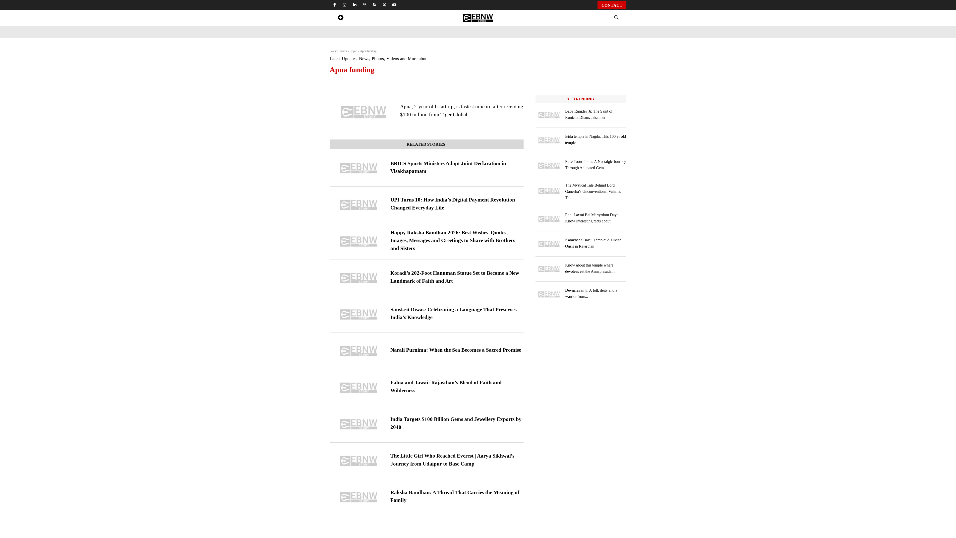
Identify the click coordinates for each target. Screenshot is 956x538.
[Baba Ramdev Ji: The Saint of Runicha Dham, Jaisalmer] (549, 115)
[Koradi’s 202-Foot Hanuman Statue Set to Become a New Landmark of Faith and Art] (359, 278)
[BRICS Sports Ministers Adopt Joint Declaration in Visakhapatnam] (359, 168)
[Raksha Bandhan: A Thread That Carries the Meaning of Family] (359, 497)
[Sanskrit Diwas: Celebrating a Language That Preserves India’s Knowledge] (359, 314)
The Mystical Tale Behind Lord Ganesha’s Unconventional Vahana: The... (593, 191)
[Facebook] (335, 5)
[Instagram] (345, 5)
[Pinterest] (364, 5)
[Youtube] (394, 5)
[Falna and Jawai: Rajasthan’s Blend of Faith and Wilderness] (359, 387)
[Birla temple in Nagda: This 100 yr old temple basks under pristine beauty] (549, 140)
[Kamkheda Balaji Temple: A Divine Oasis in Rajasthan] (549, 244)
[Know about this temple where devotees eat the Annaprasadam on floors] (549, 269)
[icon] (341, 18)
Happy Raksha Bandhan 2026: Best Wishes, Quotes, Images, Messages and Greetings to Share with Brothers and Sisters (452, 240)
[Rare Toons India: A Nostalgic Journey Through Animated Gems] (549, 165)
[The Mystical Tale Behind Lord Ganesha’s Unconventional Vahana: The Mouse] (549, 191)
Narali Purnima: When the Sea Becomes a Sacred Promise (455, 350)
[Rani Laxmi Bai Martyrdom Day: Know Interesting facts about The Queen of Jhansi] (549, 219)
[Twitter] (384, 5)
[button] (616, 18)
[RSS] (374, 5)
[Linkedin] (354, 5)
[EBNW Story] (477, 18)
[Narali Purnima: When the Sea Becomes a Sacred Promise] (359, 351)
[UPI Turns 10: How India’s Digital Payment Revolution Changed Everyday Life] (359, 204)
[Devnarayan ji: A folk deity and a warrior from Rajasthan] (549, 294)
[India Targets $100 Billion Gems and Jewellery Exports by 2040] (359, 424)
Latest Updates (338, 51)
